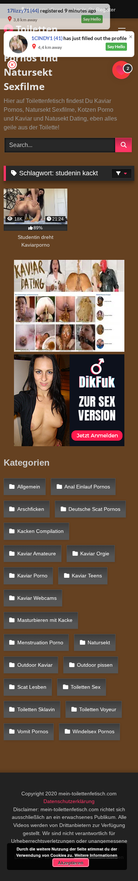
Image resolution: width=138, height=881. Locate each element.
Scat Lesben (31, 687)
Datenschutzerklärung (69, 801)
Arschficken (30, 509)
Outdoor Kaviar (35, 665)
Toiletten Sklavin (36, 709)
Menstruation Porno (40, 642)
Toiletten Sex (85, 687)
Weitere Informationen (95, 855)
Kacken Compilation (40, 531)
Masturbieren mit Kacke (44, 620)
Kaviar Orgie (94, 553)
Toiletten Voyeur (97, 709)
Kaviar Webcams (37, 598)
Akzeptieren (70, 862)
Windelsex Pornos (93, 731)
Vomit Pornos (32, 731)
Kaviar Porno (32, 576)
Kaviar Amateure (36, 553)
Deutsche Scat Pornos (94, 509)
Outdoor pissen (95, 665)
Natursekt (99, 642)
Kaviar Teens (87, 576)
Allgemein (28, 487)
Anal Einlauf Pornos (87, 487)
